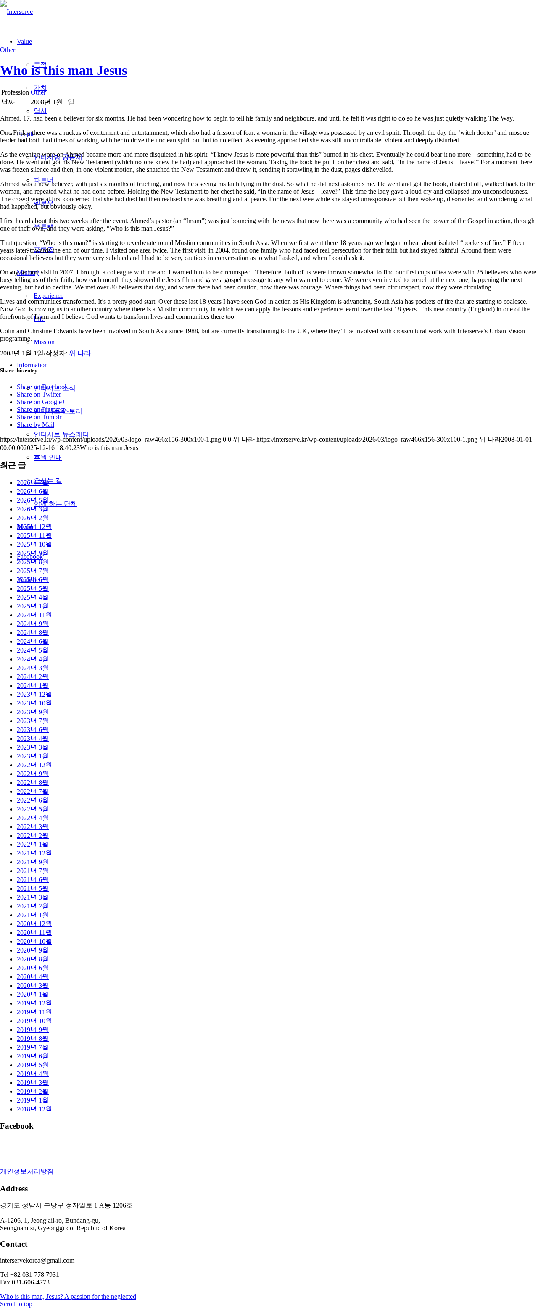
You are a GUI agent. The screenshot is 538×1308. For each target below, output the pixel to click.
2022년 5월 (33, 809)
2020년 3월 (33, 985)
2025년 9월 (33, 553)
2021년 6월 (33, 879)
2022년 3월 (33, 826)
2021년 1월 (33, 914)
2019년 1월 (33, 1100)
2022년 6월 (33, 800)
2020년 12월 (34, 923)
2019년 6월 (33, 1056)
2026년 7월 (33, 482)
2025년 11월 (34, 535)
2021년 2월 (33, 906)
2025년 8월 (33, 562)
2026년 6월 (33, 491)
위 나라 (80, 353)
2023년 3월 (33, 747)
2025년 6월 (33, 579)
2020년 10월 (34, 941)
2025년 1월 (33, 606)
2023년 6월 (33, 729)
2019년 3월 (33, 1082)
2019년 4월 (33, 1073)
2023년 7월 (33, 720)
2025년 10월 (34, 544)
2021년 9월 (33, 862)
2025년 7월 (33, 570)
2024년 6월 (33, 641)
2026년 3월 (33, 509)
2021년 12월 (34, 853)
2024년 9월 (33, 623)
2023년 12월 (34, 694)
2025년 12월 (34, 526)
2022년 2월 (33, 835)
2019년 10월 (34, 1020)
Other (7, 49)
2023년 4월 (33, 738)
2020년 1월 (33, 994)
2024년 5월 (33, 650)
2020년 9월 (33, 950)
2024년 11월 (34, 614)
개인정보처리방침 (27, 1171)
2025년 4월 (33, 597)
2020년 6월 (33, 967)
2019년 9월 (33, 1029)
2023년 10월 (34, 703)
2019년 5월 (33, 1065)
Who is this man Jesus (63, 70)
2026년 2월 (33, 517)
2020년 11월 (34, 932)
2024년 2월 (33, 676)
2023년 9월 (33, 712)
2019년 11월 (34, 1012)
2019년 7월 (33, 1047)
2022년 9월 (33, 773)
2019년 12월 (34, 1003)
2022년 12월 (34, 764)
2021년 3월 (33, 897)
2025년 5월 (33, 588)
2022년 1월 (33, 844)
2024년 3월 (33, 667)
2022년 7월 (33, 791)
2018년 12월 (34, 1109)
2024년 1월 (33, 685)
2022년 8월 (33, 782)
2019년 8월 (33, 1038)
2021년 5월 (33, 888)
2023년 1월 (33, 756)
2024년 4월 (33, 659)
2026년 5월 (33, 500)
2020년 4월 (33, 976)
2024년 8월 (33, 632)
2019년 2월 (33, 1091)
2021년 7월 (33, 870)
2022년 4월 (33, 817)
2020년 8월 (33, 959)
